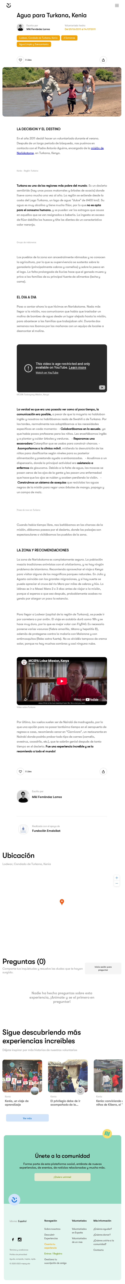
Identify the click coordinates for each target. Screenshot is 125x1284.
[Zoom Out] (117, 883)
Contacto (98, 1250)
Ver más (27, 1118)
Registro (57, 1253)
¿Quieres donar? (102, 1234)
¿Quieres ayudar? (102, 1229)
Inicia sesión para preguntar (103, 968)
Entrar (47, 1253)
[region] (61, 906)
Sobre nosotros (52, 1229)
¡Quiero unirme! (62, 1177)
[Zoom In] (117, 878)
